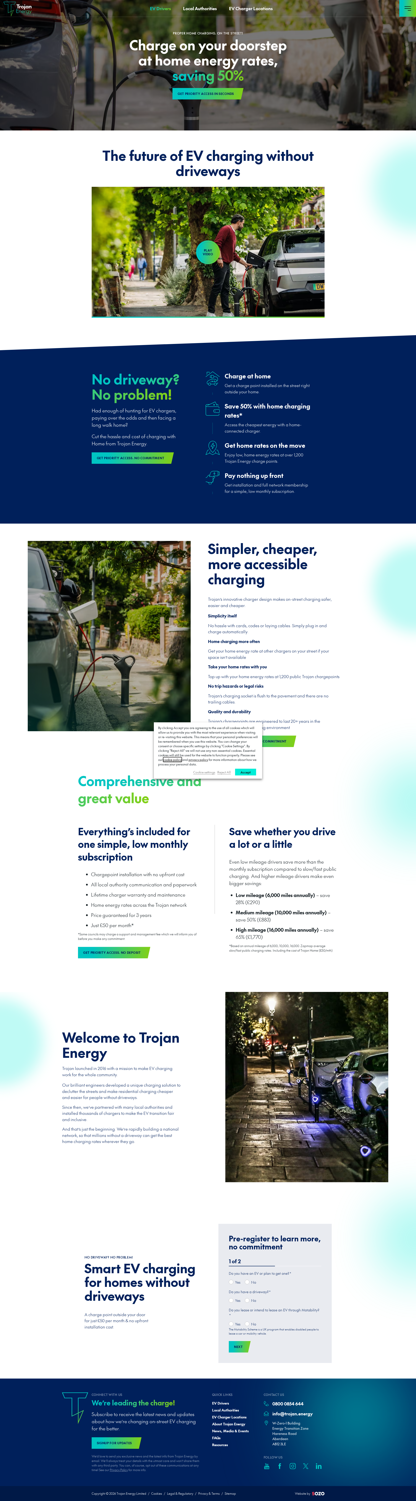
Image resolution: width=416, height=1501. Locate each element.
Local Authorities (200, 8)
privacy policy (198, 759)
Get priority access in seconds (206, 93)
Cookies (156, 1493)
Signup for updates (114, 1443)
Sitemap (230, 1493)
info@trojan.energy (292, 1414)
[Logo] (15, 9)
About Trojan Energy (228, 1423)
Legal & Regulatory (180, 1493)
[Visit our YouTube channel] (267, 1466)
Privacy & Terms (209, 1493)
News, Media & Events (230, 1430)
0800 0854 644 (288, 1404)
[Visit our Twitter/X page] (306, 1466)
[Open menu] (407, 8)
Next (238, 1347)
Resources (220, 1444)
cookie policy (172, 759)
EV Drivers (160, 8)
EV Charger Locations (251, 8)
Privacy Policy (119, 1470)
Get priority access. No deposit (112, 952)
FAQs (216, 1437)
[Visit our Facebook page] (280, 1466)
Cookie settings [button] (204, 772)
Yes (237, 1282)
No (253, 1282)
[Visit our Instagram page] (293, 1466)
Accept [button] (245, 772)
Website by (302, 1493)
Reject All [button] (224, 772)
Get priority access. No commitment (130, 458)
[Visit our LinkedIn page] (319, 1466)
